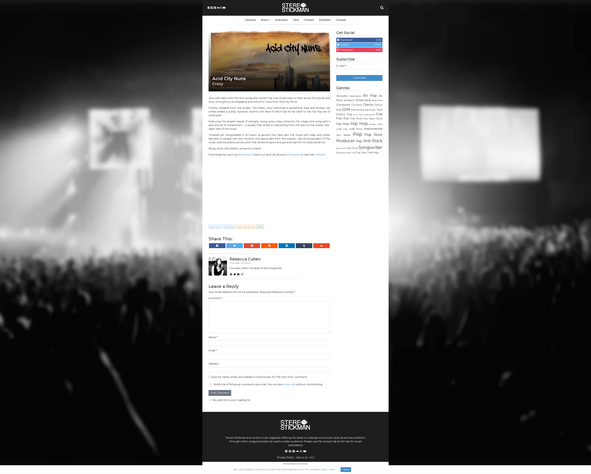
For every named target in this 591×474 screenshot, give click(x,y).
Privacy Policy (285, 457)
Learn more (328, 469)
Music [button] (264, 19)
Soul (338, 152)
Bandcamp (244, 154)
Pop (357, 134)
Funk (365, 118)
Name (213, 337)
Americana (363, 100)
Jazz (338, 135)
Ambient (349, 100)
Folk (379, 114)
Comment (216, 298)
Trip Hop (373, 152)
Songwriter (370, 147)
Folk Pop (342, 118)
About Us (302, 457)
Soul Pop (346, 153)
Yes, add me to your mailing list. (231, 400)
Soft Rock (352, 148)
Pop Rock (373, 135)
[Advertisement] (359, 205)
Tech (296, 19)
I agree (346, 469)
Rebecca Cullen (235, 87)
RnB (367, 141)
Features (250, 19)
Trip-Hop (361, 152)
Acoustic (342, 95)
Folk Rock (356, 118)
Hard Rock (375, 118)
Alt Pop (370, 95)
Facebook (294, 154)
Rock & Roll (341, 148)
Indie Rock (355, 129)
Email (213, 350)
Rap (359, 141)
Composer (343, 104)
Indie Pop (342, 129)
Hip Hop (359, 123)
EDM (346, 109)
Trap (353, 153)
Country (356, 104)
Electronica (357, 109)
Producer (345, 140)
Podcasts (325, 19)
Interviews (281, 19)
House (372, 124)
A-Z (312, 457)
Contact (309, 19)
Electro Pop (344, 114)
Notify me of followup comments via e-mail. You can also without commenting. (268, 384)
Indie (379, 124)
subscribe (289, 384)
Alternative (355, 96)
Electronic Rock (373, 109)
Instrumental (373, 128)
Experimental (369, 115)
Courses (341, 19)
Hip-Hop (342, 124)
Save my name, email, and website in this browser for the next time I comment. (259, 377)
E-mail (341, 65)
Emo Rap (358, 115)
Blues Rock (377, 100)
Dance (368, 104)
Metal (347, 135)
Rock (377, 140)
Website (320, 154)
